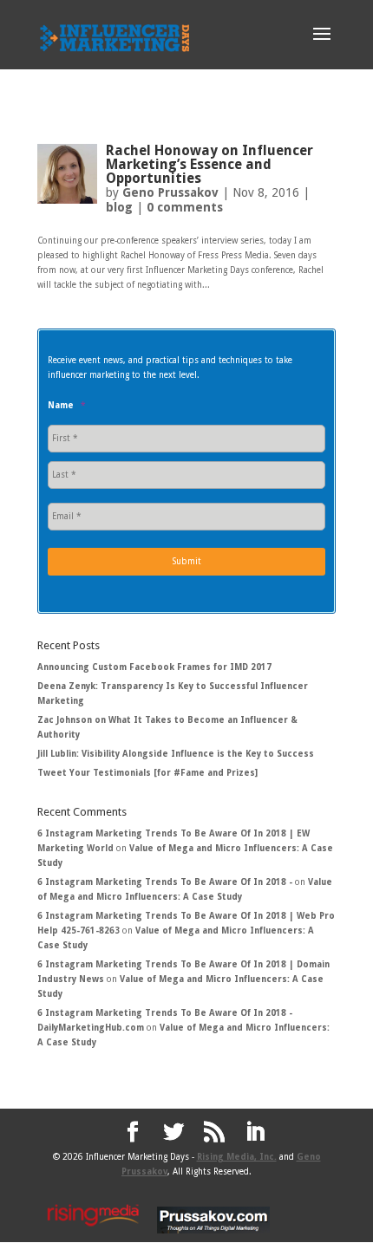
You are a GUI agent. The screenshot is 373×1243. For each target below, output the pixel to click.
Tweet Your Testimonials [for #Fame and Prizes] (147, 773)
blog (119, 207)
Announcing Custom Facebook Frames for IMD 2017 (154, 667)
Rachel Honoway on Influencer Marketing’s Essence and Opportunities (209, 164)
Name (66, 405)
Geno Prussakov (170, 192)
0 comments (185, 207)
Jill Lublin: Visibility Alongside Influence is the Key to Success (175, 753)
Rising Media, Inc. (237, 1157)
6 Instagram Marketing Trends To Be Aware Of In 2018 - (164, 882)
